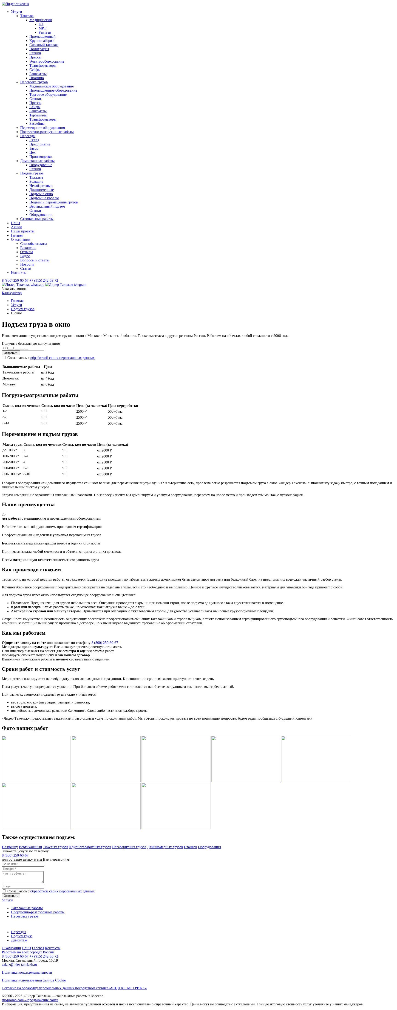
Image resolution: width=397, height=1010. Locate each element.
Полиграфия (39, 49)
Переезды (27, 136)
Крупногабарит (41, 41)
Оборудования (209, 847)
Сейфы (34, 70)
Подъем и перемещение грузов (53, 202)
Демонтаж (19, 940)
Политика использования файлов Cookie (34, 980)
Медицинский (40, 20)
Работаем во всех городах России (28, 952)
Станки (35, 53)
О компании (20, 239)
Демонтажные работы (37, 161)
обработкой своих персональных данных (62, 358)
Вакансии (28, 248)
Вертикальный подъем (47, 206)
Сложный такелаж (43, 45)
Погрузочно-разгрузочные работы (47, 132)
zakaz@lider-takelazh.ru (19, 965)
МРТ (42, 28)
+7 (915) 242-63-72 (43, 280)
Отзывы (26, 252)
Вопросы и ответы (34, 260)
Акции (16, 227)
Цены (15, 223)
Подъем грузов (32, 173)
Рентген (45, 32)
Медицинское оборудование (51, 86)
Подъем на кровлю (44, 198)
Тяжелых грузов (55, 847)
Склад (34, 140)
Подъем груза (21, 936)
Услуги (16, 12)
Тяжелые (36, 177)
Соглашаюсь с (51, 358)
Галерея (17, 235)
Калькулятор (12, 293)
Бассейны (37, 123)
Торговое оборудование (48, 94)
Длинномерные (41, 190)
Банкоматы (38, 74)
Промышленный (42, 36)
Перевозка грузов (34, 82)
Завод (33, 148)
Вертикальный (30, 847)
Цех (32, 152)
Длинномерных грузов (165, 847)
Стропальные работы (37, 219)
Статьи (25, 268)
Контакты (18, 273)
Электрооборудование (46, 61)
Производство (40, 157)
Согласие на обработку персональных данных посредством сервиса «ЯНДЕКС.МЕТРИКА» (74, 988)
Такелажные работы (27, 908)
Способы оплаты (33, 244)
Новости (27, 264)
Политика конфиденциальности (27, 972)
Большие (36, 181)
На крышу (10, 847)
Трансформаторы (42, 65)
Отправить (11, 353)
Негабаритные (40, 186)
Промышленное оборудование (53, 90)
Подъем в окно (41, 194)
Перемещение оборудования (42, 128)
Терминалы (38, 115)
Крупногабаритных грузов (90, 847)
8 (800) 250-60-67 (15, 280)
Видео (25, 256)
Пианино (36, 78)
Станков (190, 847)
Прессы (35, 57)
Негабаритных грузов (129, 847)
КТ (41, 24)
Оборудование (40, 165)
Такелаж (27, 16)
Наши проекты (22, 231)
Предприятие (39, 144)
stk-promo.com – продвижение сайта (30, 1000)
